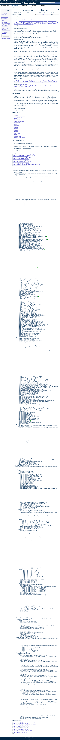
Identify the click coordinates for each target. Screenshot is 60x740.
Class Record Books (17, 119)
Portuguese (15, 86)
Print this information (55, 14)
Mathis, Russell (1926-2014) (35, 22)
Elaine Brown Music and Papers (5, 28)
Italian (24, 85)
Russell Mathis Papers (4, 22)
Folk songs (17, 81)
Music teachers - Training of (18, 136)
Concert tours (27, 80)
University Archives (2, 7)
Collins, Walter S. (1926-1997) (42, 21)
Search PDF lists (57, 2)
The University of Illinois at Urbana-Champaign (32, 739)
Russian (33, 85)
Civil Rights (15, 118)
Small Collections (4, 33)
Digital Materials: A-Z (24, 5)
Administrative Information (4, 17)
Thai (23, 86)
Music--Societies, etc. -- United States (26, 82)
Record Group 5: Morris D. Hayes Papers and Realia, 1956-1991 (22, 157)
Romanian (43, 85)
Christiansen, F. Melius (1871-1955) (32, 21)
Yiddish (51, 85)
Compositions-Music (21, 80)
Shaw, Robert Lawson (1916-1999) (19, 23)
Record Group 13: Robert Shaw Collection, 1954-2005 (21, 163)
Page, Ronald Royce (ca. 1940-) (53, 22)
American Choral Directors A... (25, 7)
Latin (57, 85)
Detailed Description (4, 18)
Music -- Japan (53, 81)
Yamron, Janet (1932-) (17, 24)
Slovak (31, 85)
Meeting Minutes (21, 84)
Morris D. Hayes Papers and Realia (6, 24)
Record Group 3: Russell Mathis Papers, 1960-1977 (20, 156)
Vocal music (15, 138)
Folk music (15, 123)
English (19, 85)
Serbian (46, 85)
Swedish (26, 86)
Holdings (7, 7)
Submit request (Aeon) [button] (39, 14)
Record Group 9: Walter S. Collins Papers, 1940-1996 (21, 160)
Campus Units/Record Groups (5, 5)
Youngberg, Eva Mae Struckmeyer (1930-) (27, 24)
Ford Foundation (22, 81)
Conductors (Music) (42, 80)
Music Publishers (52, 82)
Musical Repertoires (42, 82)
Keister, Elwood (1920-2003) (18, 22)
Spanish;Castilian (20, 86)
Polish (29, 85)
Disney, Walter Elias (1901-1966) (51, 80)
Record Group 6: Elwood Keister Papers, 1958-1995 (20, 158)
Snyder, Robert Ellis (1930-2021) (40, 23)
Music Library (47, 82)
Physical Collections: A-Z (14, 5)
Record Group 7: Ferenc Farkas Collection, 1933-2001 (21, 159)
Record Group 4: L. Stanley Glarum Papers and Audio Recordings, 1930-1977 (24, 724)
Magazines (26, 81)
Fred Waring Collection (4, 29)
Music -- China (35, 81)
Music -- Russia (18, 82)
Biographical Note (3, 14)
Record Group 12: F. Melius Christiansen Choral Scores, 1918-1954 (23, 730)
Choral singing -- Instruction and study (19, 116)
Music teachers (16, 135)
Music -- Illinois (40, 81)
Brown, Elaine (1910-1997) (23, 21)
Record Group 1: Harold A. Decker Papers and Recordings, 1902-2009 (23, 154)
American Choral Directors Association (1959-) (26, 19)
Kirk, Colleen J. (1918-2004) (27, 22)
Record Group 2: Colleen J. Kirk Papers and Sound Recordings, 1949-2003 (24, 155)
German (26, 85)
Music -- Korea (16, 130)
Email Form (31, 736)
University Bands (19, 7)
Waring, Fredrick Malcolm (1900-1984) (51, 23)
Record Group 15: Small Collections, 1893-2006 (20, 165)
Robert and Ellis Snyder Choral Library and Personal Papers (6, 32)
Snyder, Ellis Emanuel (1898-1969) (30, 23)
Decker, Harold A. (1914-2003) (52, 21)
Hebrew (49, 85)
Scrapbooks (26, 84)
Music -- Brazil (30, 81)
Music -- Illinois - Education (47, 81)
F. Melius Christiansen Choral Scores (6, 30)
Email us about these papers (6, 38)
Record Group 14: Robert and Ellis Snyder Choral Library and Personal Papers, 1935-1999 (26, 164)
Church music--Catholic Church (18, 117)
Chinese (29, 86)
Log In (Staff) (30, 734)
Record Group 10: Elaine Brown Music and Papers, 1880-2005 (22, 161)
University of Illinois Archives (10, 3)
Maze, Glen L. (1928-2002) (44, 22)
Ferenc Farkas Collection (5, 26)
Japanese (54, 85)
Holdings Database (30, 3)
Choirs (15, 114)
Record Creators (43, 5)
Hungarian (39, 85)
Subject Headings (34, 5)
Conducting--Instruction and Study (34, 80)
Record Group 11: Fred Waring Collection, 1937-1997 (20, 162)
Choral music (16, 115)
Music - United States (35, 82)
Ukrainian (36, 85)
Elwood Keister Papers (4, 25)
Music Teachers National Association (19, 137)
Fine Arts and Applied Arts (12, 7)
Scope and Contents (4, 13)
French (21, 85)
